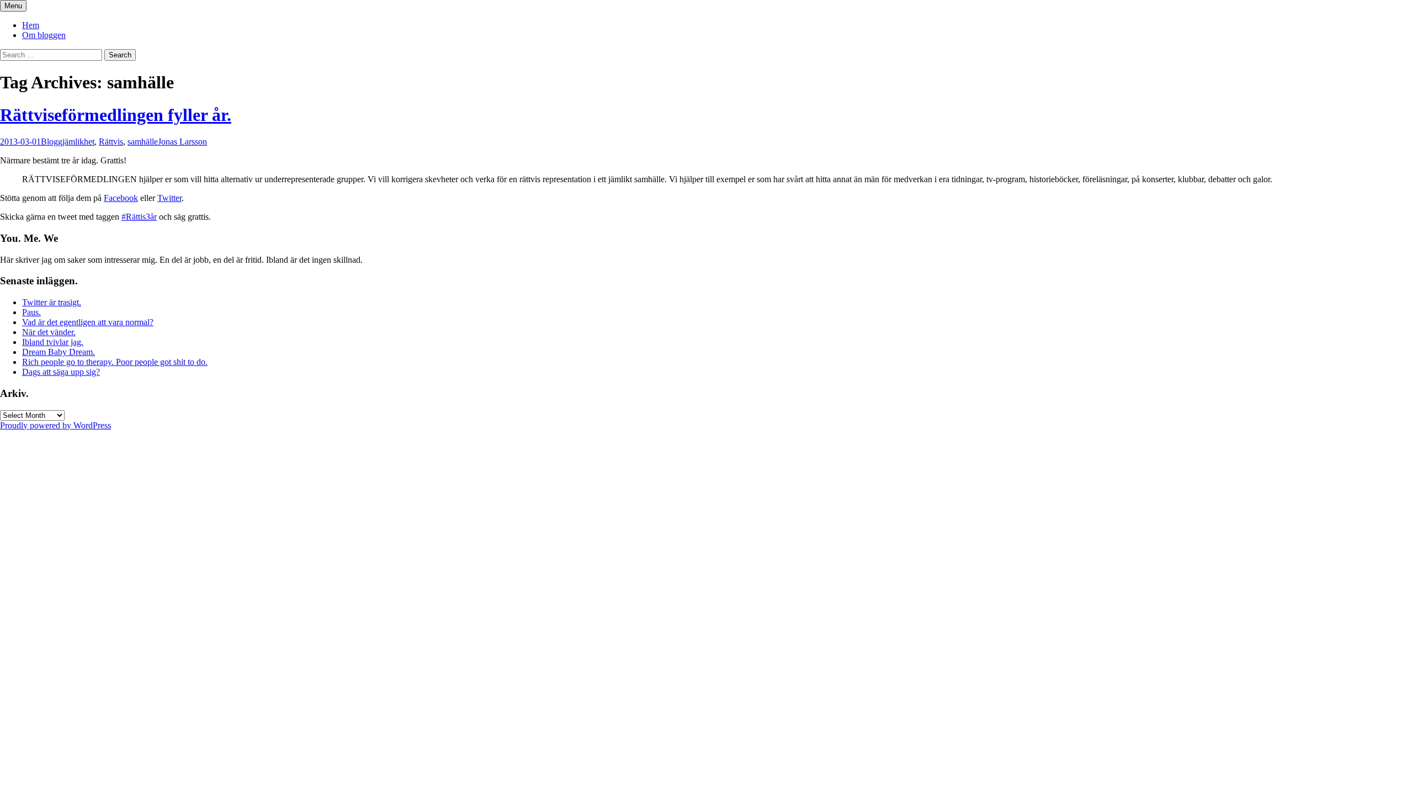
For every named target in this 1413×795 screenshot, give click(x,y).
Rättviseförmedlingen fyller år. (115, 115)
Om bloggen (44, 35)
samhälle (143, 141)
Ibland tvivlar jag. (52, 342)
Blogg (51, 141)
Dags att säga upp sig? (61, 372)
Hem (30, 25)
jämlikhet (78, 141)
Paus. (31, 312)
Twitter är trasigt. (51, 302)
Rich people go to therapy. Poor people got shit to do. (115, 362)
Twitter (169, 198)
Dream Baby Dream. (58, 352)
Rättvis (111, 141)
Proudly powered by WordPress (55, 425)
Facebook (121, 198)
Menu (13, 6)
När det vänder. (49, 332)
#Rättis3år (139, 216)
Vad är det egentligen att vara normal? (87, 322)
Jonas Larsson (182, 141)
